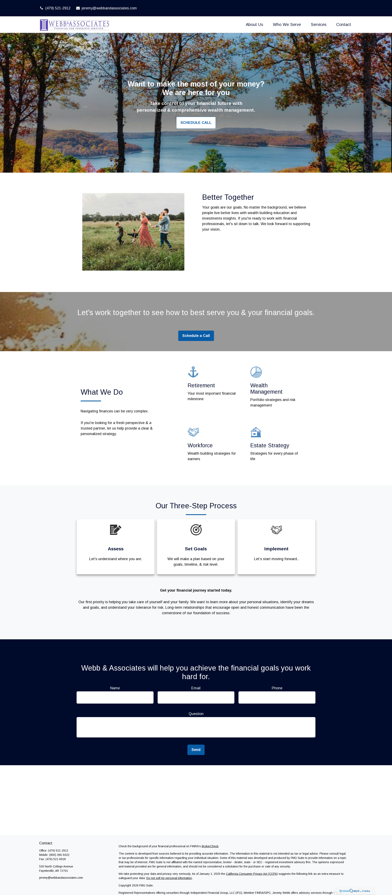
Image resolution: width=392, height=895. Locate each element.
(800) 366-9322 (59, 854)
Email (195, 688)
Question (196, 714)
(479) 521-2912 (57, 8)
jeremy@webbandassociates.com (109, 8)
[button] (254, 24)
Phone (277, 688)
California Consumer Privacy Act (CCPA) (252, 873)
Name (115, 688)
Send (196, 750)
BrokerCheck (210, 846)
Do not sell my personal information (169, 878)
